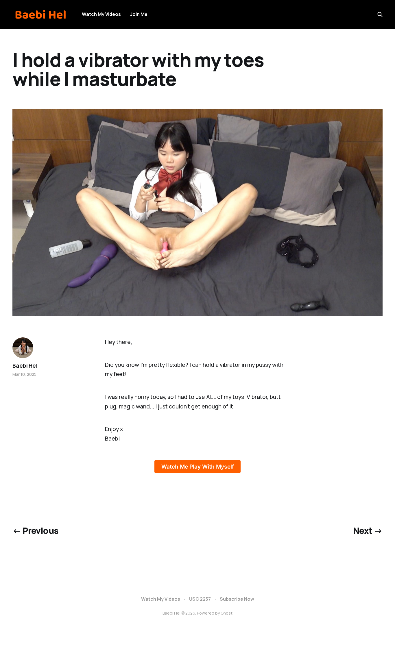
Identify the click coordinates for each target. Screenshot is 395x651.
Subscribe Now (237, 599)
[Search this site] (380, 14)
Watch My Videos (101, 14)
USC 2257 (200, 599)
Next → (367, 531)
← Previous (35, 531)
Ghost (226, 613)
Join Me (138, 14)
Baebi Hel (24, 365)
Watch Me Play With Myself (197, 466)
